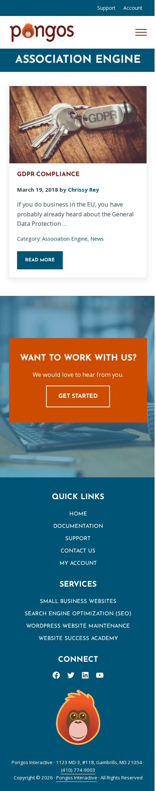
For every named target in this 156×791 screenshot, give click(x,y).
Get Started (78, 396)
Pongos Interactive (76, 777)
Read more (44, 262)
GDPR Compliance (48, 175)
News (97, 238)
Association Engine (64, 238)
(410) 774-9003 (78, 770)
